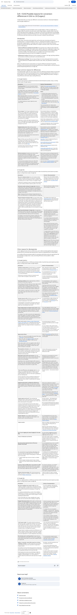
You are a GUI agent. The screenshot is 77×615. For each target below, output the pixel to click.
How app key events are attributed (25, 597)
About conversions (23, 593)
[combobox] (35, 2)
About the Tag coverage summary (51, 121)
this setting (56, 387)
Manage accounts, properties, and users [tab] (64, 8)
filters (29, 143)
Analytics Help (7, 1)
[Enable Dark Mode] (30, 612)
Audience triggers (30, 321)
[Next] (74, 8)
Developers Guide (44, 129)
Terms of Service (17, 612)
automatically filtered (23, 341)
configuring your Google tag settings (49, 430)
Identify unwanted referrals (46, 145)
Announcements (17, 5)
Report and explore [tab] (27, 8)
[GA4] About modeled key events (25, 600)
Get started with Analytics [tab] (6, 8)
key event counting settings (50, 86)
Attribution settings (47, 198)
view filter (21, 337)
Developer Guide (44, 137)
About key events (22, 595)
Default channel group (27, 474)
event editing (24, 322)
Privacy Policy (12, 612)
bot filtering (48, 334)
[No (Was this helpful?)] (58, 565)
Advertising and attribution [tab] (38, 8)
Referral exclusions (51, 161)
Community (10, 5)
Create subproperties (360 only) (47, 148)
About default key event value (24, 605)
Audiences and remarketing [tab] (50, 8)
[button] (2, 1)
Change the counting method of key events (27, 602)
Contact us (74, 5)
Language (24, 611)
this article (53, 300)
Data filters (43, 139)
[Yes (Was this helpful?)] (55, 565)
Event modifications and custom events (48, 142)
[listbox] (25, 612)
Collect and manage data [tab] (17, 8)
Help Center (4, 5)
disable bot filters (30, 338)
